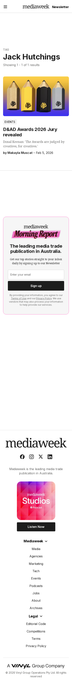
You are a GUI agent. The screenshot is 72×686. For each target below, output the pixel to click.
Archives (36, 608)
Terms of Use (18, 298)
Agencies (36, 556)
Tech (36, 571)
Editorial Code (36, 624)
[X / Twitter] (40, 458)
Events (10, 121)
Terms (36, 639)
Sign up (36, 286)
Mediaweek (33, 541)
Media (36, 549)
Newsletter (60, 7)
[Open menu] (5, 7)
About (36, 600)
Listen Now (36, 527)
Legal (33, 616)
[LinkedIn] (50, 458)
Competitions (36, 631)
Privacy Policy (44, 298)
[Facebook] (22, 458)
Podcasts (36, 586)
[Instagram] (31, 458)
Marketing (36, 564)
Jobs (36, 593)
